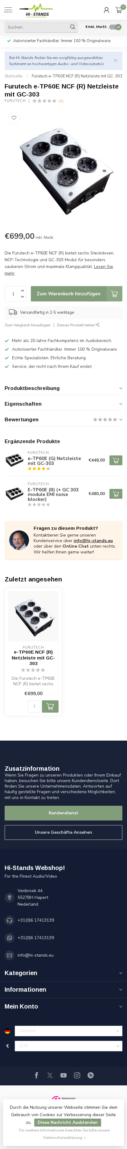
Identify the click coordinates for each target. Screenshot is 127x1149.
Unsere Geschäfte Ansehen (63, 832)
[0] (119, 10)
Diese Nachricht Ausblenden (68, 1122)
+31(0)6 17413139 (36, 920)
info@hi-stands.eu (93, 541)
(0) (61, 101)
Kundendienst (63, 813)
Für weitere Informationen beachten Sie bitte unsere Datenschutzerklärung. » (64, 1133)
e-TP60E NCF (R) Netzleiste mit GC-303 (33, 657)
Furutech (15, 101)
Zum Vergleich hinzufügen (28, 325)
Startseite (14, 76)
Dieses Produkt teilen (76, 325)
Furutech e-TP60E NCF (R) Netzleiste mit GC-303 (77, 76)
